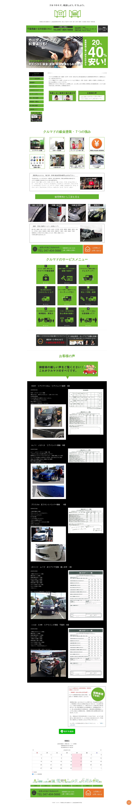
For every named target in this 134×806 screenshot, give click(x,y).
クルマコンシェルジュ (97, 785)
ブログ (77, 785)
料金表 (46, 785)
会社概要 (35, 785)
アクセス (56, 785)
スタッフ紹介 (66, 785)
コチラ (88, 723)
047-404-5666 (65, 29)
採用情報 (87, 785)
